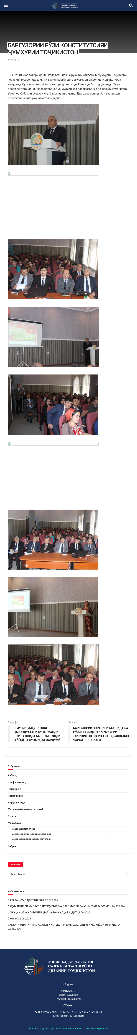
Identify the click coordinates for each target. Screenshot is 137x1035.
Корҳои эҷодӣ (16, 802)
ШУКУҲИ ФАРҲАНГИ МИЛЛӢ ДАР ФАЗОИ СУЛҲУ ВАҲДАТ (42, 912)
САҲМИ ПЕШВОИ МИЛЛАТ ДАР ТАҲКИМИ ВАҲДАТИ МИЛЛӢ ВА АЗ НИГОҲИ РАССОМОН (59, 906)
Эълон (12, 816)
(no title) (12, 918)
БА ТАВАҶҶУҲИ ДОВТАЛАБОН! (26, 900)
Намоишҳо (14, 789)
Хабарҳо (13, 775)
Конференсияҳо (17, 782)
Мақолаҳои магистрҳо (23, 829)
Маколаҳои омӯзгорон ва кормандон (31, 834)
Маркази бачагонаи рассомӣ (25, 809)
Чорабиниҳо (15, 795)
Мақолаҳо (14, 823)
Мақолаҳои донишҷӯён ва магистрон (31, 839)
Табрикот (14, 846)
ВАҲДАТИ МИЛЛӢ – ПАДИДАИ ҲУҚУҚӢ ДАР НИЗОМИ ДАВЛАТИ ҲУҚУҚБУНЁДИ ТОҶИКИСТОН (65, 924)
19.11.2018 (13, 60)
